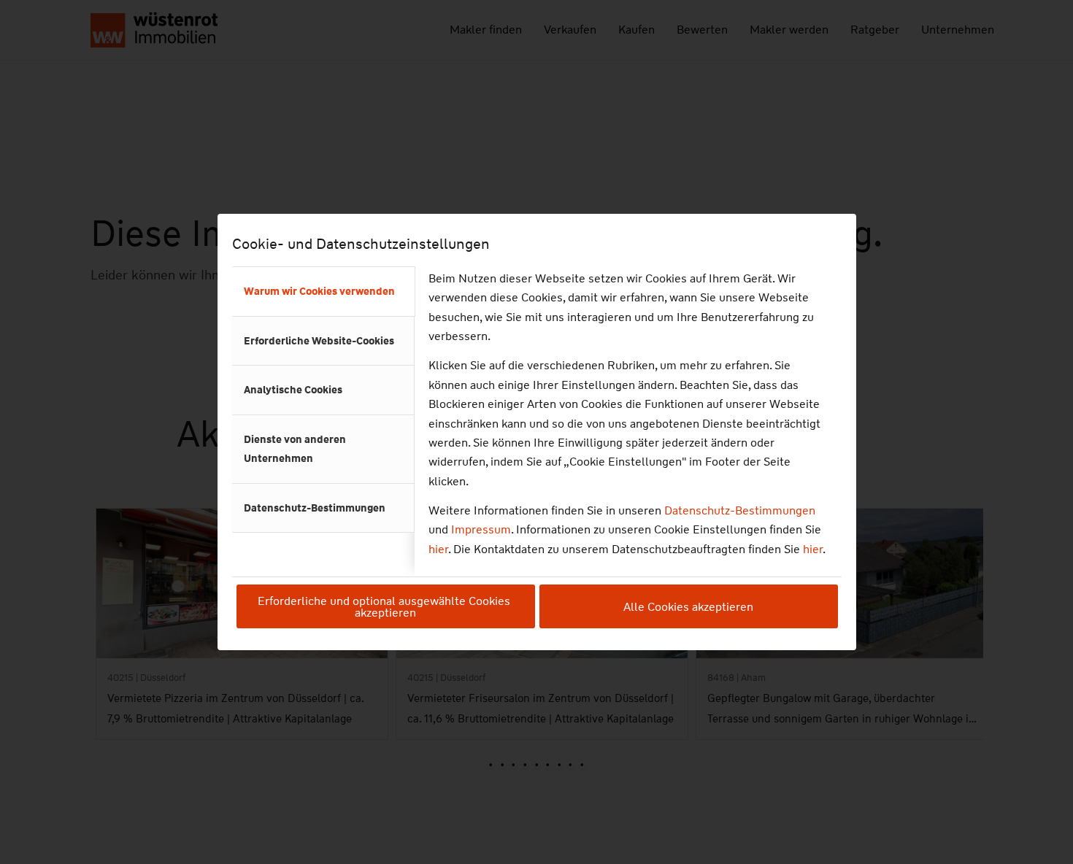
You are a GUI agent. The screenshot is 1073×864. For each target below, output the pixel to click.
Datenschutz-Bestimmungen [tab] (314, 507)
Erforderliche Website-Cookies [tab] (319, 340)
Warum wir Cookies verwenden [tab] (319, 291)
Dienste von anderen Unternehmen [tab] (295, 449)
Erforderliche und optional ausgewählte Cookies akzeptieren (385, 606)
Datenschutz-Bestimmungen (739, 510)
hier (438, 549)
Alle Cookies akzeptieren (688, 606)
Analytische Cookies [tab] (293, 389)
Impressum (481, 529)
